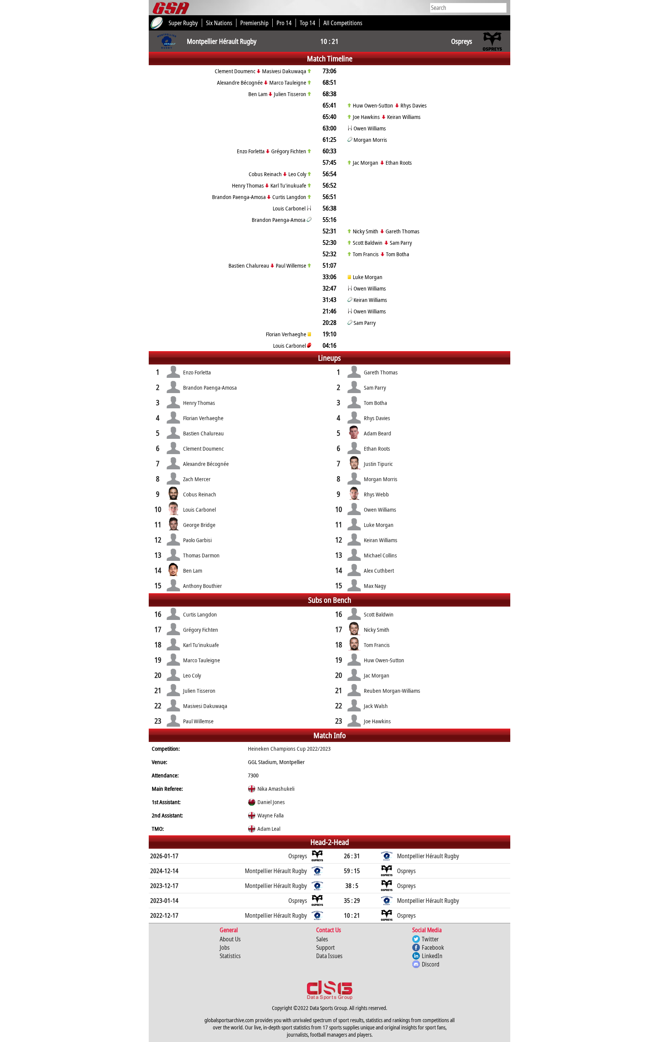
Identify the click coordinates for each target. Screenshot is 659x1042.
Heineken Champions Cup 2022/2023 (289, 748)
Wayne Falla (270, 815)
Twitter (430, 939)
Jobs (225, 947)
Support (325, 947)
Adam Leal (268, 828)
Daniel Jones (271, 802)
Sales (322, 939)
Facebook (433, 947)
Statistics (230, 956)
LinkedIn (432, 956)
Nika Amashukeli (275, 788)
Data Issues (329, 956)
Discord (430, 964)
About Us (230, 939)
